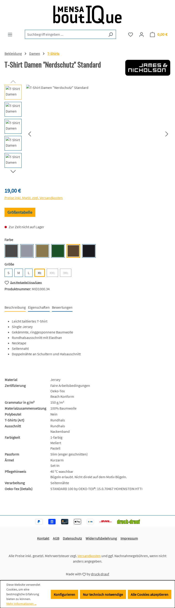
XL (41, 273)
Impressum (129, 538)
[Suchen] (110, 34)
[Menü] (10, 34)
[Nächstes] (166, 133)
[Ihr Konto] (141, 34)
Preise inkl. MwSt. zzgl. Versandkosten (34, 197)
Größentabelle (20, 212)
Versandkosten (89, 555)
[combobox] (65, 34)
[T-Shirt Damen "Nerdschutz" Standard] (98, 134)
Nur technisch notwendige (103, 594)
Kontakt (43, 538)
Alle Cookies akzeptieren (149, 594)
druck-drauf (100, 574)
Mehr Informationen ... (21, 604)
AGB (56, 538)
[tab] (15, 307)
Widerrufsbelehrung (101, 538)
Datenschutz (72, 538)
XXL (54, 273)
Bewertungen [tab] (62, 307)
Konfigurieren (64, 594)
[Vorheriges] (29, 133)
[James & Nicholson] (147, 68)
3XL (67, 273)
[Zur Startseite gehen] (87, 14)
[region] (87, 134)
